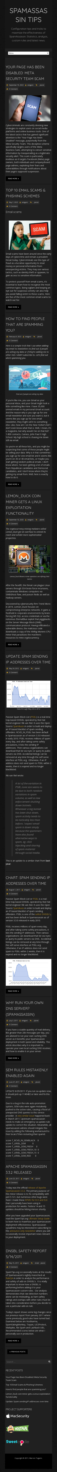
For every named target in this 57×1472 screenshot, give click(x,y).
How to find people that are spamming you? (25, 324)
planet (42, 85)
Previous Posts (18, 1352)
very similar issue (25, 1115)
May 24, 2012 (14, 668)
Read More (12, 179)
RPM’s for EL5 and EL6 (36, 1200)
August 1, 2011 (14, 890)
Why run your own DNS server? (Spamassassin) (24, 1008)
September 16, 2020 (16, 520)
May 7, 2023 (13, 202)
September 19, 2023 (16, 85)
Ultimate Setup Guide (39, 1218)
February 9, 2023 (15, 337)
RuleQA (9, 1278)
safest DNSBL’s (43, 914)
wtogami (30, 85)
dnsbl (37, 1263)
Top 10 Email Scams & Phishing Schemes (24, 1384)
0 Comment (13, 89)
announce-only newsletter (22, 1230)
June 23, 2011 (14, 1179)
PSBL (33, 716)
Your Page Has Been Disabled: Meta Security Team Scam (25, 73)
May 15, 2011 (14, 1263)
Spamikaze (18, 726)
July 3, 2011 (13, 1021)
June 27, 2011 (14, 1082)
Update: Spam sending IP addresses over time (27, 1401)
